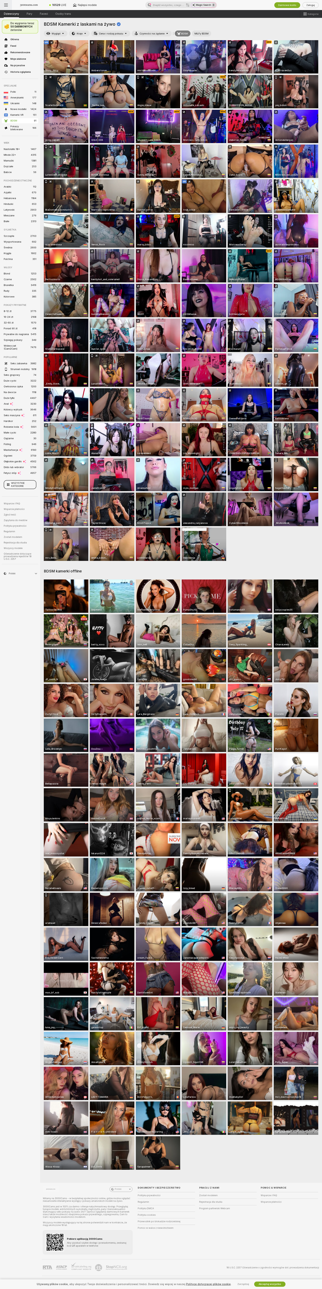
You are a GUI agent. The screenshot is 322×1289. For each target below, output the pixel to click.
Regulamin (9, 531)
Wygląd (56, 33)
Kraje (80, 33)
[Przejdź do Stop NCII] (117, 1267)
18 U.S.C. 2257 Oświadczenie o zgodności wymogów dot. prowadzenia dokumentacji (272, 1267)
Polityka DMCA (146, 1208)
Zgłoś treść (10, 514)
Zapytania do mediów (15, 520)
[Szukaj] (187, 5)
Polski (118, 1189)
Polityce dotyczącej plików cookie (208, 1284)
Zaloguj (310, 5)
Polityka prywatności (15, 526)
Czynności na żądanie (152, 33)
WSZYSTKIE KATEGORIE (18, 484)
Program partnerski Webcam (214, 1208)
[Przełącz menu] (6, 5)
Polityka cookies (147, 1215)
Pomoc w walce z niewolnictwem (155, 1228)
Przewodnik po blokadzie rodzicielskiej (159, 1221)
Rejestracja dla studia (15, 542)
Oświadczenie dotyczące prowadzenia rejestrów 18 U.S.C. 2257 (17, 556)
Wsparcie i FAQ (12, 503)
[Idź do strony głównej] (29, 5)
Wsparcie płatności (14, 509)
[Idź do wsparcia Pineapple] (99, 1267)
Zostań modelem (13, 537)
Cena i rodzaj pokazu (111, 33)
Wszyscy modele (13, 548)
